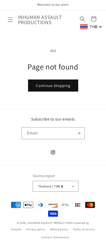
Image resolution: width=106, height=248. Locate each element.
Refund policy (59, 229)
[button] (10, 19)
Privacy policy (35, 229)
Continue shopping (53, 85)
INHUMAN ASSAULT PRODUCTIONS (50, 223)
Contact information (55, 237)
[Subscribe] (78, 133)
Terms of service (84, 229)
